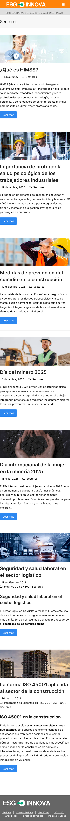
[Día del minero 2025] (35, 351)
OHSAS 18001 (57, 702)
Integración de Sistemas (19, 702)
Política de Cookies (58, 815)
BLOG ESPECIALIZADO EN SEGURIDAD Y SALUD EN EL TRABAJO (34, 13)
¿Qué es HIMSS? (19, 70)
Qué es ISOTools (24, 812)
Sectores (31, 76)
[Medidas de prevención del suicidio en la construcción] (35, 251)
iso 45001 (24, 586)
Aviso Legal (11, 815)
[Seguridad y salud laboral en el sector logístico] (35, 547)
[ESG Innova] (26, 802)
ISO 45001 (43, 812)
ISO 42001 (59, 812)
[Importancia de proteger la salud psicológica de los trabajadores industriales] (35, 145)
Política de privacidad (33, 815)
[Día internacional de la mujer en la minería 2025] (35, 443)
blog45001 (10, 586)
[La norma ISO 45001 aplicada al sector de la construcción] (35, 663)
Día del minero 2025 (23, 372)
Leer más (8, 114)
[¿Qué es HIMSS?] (35, 48)
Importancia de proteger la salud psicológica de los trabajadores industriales (31, 173)
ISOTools (6, 812)
